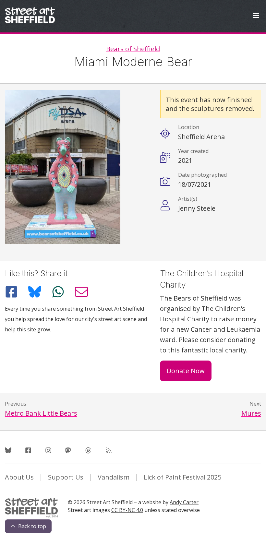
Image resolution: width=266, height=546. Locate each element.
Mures (251, 413)
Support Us (65, 477)
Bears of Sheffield (133, 48)
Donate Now (186, 370)
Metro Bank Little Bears (41, 413)
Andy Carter (184, 502)
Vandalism (113, 477)
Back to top (32, 526)
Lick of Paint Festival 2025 (182, 477)
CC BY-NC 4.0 (127, 510)
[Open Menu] (256, 16)
